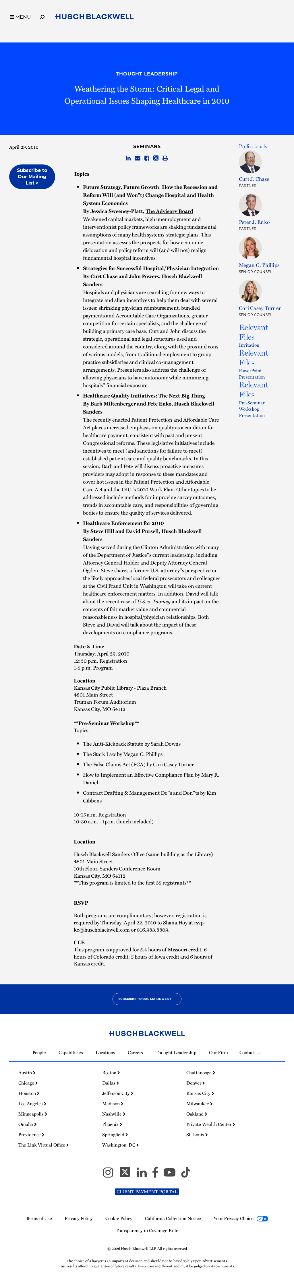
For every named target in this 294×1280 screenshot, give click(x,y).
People (39, 1052)
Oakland (195, 1114)
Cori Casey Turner (260, 308)
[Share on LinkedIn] (128, 158)
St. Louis (195, 1134)
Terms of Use (39, 1218)
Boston (109, 1072)
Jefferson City (116, 1093)
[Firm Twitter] (127, 1175)
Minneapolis (31, 1114)
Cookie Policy (118, 1218)
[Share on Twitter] (156, 158)
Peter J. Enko (254, 222)
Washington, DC (119, 1145)
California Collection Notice (173, 1218)
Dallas (109, 1083)
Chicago (26, 1083)
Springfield (113, 1134)
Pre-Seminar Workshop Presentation (252, 409)
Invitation (249, 345)
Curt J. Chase (254, 179)
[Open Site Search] (42, 16)
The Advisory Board (169, 211)
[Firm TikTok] (186, 1175)
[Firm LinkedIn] (144, 1175)
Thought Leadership (147, 74)
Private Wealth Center (209, 1124)
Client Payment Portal (147, 1191)
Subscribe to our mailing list (145, 999)
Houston (27, 1093)
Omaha (26, 1124)
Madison (111, 1103)
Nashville (112, 1114)
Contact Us (250, 1052)
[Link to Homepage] (94, 17)
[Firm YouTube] (172, 1175)
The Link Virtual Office (42, 1145)
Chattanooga (199, 1072)
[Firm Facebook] (158, 1175)
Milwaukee (198, 1103)
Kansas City (199, 1093)
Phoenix (111, 1124)
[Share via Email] (137, 158)
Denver (194, 1083)
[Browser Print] (165, 158)
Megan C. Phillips (259, 265)
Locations (105, 1052)
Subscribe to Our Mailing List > (32, 177)
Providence (30, 1134)
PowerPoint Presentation (252, 373)
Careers (135, 1052)
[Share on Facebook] (147, 158)
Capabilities (71, 1052)
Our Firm (218, 1052)
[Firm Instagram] (110, 1175)
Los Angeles (31, 1103)
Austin (25, 1072)
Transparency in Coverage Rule (147, 1230)
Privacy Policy (79, 1218)
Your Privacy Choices (235, 1218)
